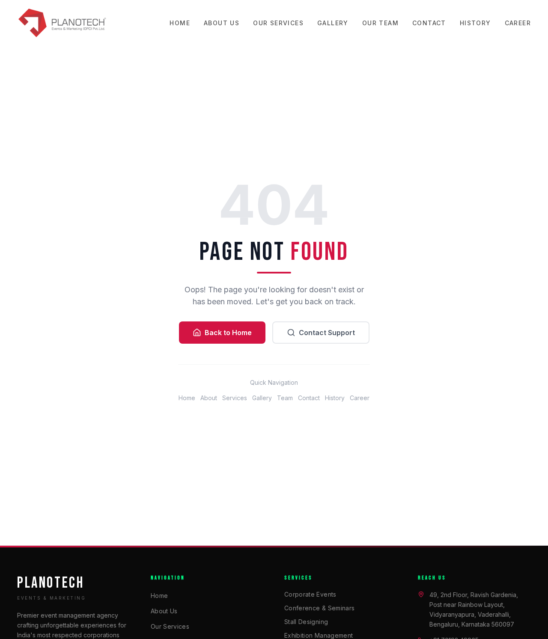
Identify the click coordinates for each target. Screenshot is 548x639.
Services (234, 397)
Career (518, 23)
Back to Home (228, 332)
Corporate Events (310, 594)
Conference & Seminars (319, 608)
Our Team (380, 23)
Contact (429, 23)
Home (180, 23)
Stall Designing (306, 621)
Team (285, 397)
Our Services (278, 23)
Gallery (332, 23)
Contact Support (327, 332)
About (208, 397)
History (475, 23)
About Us (221, 23)
